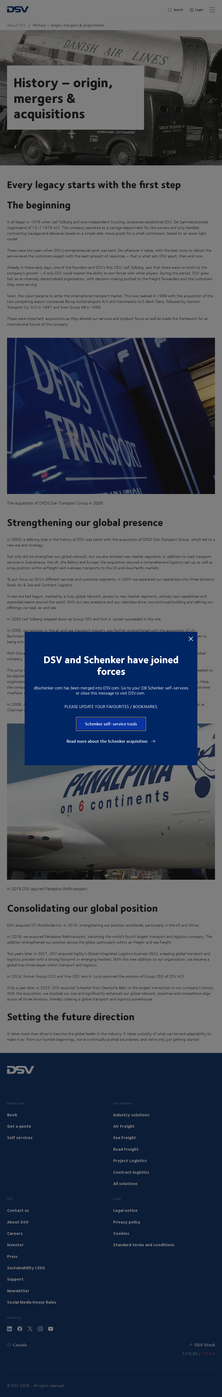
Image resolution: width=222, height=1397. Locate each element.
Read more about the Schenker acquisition (108, 741)
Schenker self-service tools (111, 724)
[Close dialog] (190, 638)
